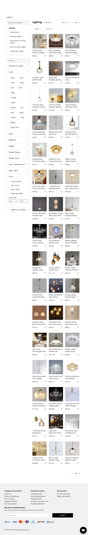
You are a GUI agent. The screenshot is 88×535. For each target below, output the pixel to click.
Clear (38, 29)
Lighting (9, 17)
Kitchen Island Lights (18, 47)
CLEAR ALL (48, 29)
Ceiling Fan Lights (17, 51)
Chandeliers (14, 32)
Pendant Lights (15, 36)
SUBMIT (63, 515)
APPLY (13, 205)
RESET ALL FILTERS (18, 210)
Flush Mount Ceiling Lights (17, 42)
